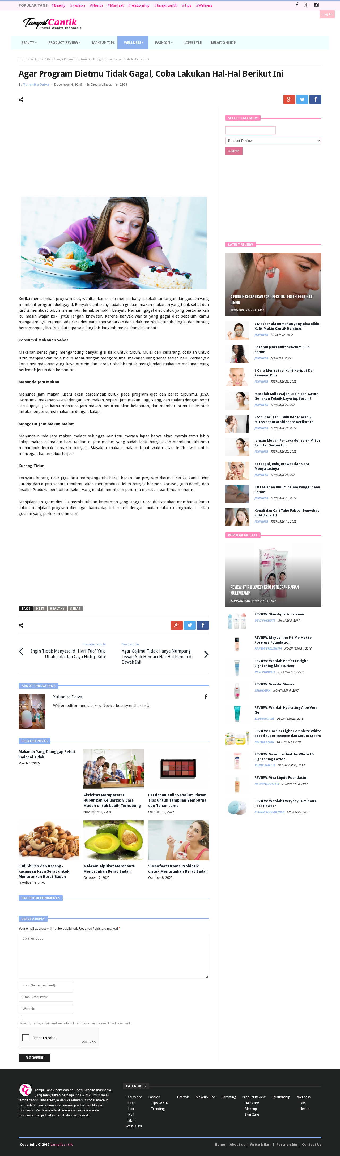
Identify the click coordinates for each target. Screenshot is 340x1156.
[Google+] (307, 5)
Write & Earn (261, 1144)
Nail (131, 1114)
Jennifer (237, 310)
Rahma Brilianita (268, 648)
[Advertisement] (114, 153)
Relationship (281, 1097)
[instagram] (316, 5)
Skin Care (252, 1114)
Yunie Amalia (265, 765)
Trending (158, 1109)
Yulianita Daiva (36, 84)
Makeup (251, 1109)
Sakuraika (262, 690)
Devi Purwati (264, 620)
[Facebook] (297, 5)
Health (97, 5)
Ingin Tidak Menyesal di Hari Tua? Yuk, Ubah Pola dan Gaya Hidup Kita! (68, 650)
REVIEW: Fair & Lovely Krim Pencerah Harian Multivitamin (265, 590)
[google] (289, 99)
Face (131, 1103)
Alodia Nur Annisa (269, 812)
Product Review (254, 1097)
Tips (187, 5)
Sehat (75, 608)
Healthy (57, 608)
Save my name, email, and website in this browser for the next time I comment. (75, 1023)
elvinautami (240, 600)
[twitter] (302, 99)
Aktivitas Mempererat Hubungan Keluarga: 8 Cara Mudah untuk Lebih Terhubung (112, 800)
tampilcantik (61, 1144)
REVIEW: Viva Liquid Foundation (281, 778)
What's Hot (134, 1126)
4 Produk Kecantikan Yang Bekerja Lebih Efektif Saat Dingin (272, 300)
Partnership (287, 1144)
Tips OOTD (159, 1103)
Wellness (205, 5)
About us (237, 1144)
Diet (50, 59)
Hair (131, 1109)
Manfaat (117, 5)
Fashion (79, 5)
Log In (327, 14)
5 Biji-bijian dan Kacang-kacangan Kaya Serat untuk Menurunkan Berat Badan (44, 871)
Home (23, 59)
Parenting (229, 1097)
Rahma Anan (264, 742)
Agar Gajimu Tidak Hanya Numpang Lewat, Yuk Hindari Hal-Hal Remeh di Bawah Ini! (157, 653)
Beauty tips (134, 1097)
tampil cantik (167, 5)
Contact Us (311, 1144)
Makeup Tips (205, 1097)
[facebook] (315, 99)
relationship (140, 5)
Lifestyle (183, 1097)
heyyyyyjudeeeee (267, 784)
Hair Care (252, 1103)
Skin (131, 1120)
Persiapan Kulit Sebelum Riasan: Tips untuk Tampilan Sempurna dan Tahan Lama (177, 800)
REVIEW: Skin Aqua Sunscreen (279, 614)
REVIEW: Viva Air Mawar (274, 684)
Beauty (59, 5)
